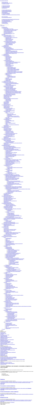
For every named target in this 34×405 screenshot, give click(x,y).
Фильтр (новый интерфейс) (11, 68)
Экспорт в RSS (9, 172)
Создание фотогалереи (10, 318)
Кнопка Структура (7, 106)
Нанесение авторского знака (10, 156)
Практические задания (7, 126)
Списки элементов (10, 66)
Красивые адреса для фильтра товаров (11, 179)
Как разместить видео (9, 135)
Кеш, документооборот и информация (9, 94)
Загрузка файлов (6, 101)
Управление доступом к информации (9, 89)
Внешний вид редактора (7, 129)
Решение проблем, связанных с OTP (11, 53)
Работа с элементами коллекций (10, 123)
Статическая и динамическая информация (10, 82)
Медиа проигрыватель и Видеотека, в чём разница (13, 208)
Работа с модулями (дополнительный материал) (9, 236)
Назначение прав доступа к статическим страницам (13, 91)
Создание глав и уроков (9, 285)
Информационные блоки (6, 145)
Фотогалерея (6, 310)
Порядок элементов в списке (11, 70)
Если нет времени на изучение (8, 28)
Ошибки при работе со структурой (9, 225)
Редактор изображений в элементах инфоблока (13, 161)
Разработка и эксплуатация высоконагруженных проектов (11, 14)
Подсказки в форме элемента (10, 163)
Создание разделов (8, 109)
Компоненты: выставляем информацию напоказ (13, 175)
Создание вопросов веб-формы (12, 250)
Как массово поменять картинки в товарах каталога (15, 181)
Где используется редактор (8, 128)
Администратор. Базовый (6, 5)
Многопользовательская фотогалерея (11, 316)
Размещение (9, 210)
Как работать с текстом (7, 130)
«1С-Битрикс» (12, 402)
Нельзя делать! (6, 226)
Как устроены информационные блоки (6, 347)
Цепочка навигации (9, 118)
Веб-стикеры (6, 219)
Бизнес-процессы (4, 22)
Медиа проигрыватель (9, 209)
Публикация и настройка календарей (11, 274)
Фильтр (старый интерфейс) (11, 67)
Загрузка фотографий (10, 314)
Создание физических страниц (10, 108)
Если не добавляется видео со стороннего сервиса (13, 217)
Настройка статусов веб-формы (12, 251)
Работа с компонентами (7, 140)
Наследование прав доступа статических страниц (13, 92)
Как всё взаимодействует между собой (10, 41)
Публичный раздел (7, 55)
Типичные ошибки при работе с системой (8, 223)
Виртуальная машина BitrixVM (7, 17)
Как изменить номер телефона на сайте (10, 198)
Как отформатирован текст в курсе (9, 33)
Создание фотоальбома (10, 313)
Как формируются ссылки (8, 95)
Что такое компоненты (7, 139)
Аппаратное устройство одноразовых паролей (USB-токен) (15, 52)
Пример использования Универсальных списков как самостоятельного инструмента (18, 306)
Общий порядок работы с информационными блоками (12, 147)
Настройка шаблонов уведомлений (11, 254)
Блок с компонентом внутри (10, 298)
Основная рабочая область (10, 65)
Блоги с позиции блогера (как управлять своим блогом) (14, 243)
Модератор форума (8, 309)
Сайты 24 (5, 293)
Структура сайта (6, 228)
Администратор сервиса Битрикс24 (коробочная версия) (10, 19)
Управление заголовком (9, 87)
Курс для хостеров (5, 16)
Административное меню (9, 63)
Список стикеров (8, 221)
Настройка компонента (10, 214)
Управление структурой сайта (8, 105)
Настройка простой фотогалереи (12, 312)
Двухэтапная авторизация (8, 47)
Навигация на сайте (7, 111)
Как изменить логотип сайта (8, 199)
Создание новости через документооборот (13, 271)
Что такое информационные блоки (5, 346)
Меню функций (8, 64)
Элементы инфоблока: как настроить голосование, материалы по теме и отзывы (12, 359)
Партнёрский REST (5, 23)
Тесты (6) (3, 329)
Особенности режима (10, 249)
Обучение (5, 282)
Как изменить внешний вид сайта (5, 341)
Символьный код (8, 151)
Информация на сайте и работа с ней (6, 337)
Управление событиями (9, 276)
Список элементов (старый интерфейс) (13, 69)
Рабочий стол (8, 74)
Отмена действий (8, 100)
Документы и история (10, 268)
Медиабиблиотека (6, 119)
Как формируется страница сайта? (11, 42)
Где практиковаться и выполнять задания (10, 30)
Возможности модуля (9, 266)
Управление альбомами (11, 315)
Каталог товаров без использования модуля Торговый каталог (13, 218)
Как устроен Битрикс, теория (6, 35)
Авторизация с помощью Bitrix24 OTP (11, 51)
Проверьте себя (6, 45)
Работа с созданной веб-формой (14, 264)
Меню (7, 112)
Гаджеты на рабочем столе (11, 77)
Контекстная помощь (9, 78)
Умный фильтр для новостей (8, 206)
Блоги (5, 237)
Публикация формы (12, 263)
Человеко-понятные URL (8, 96)
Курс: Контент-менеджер (4, 0)
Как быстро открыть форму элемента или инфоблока (14, 186)
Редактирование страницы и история (11, 325)
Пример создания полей (9, 304)
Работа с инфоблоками (9, 43)
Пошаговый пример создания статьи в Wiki (12, 327)
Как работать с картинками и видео (9, 134)
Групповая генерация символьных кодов (12, 188)
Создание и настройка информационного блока (11, 149)
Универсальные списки (7, 301)
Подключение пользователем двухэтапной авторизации (14, 49)
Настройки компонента (11, 211)
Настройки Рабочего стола (11, 76)
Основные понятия (8, 246)
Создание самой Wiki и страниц (10, 324)
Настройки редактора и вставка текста (11, 133)
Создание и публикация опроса (10, 291)
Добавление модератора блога (10, 244)
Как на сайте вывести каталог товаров (11, 299)
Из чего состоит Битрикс (7, 36)
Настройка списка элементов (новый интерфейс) (14, 72)
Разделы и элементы (7, 158)
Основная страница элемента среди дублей (12, 178)
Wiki (4, 322)
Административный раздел (8, 60)
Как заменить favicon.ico (7, 197)
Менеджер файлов (6, 107)
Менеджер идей (6, 278)
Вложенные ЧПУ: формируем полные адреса (12, 177)
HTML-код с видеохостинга (10, 216)
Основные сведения (9, 220)
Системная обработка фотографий (11, 155)
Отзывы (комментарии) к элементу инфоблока (14, 191)
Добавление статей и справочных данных (12, 233)
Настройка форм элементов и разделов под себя (13, 162)
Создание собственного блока (10, 297)
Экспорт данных (9, 166)
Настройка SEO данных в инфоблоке (11, 152)
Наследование (9, 115)
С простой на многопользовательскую (11, 320)
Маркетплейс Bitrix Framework (6, 11)
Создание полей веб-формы (11, 252)
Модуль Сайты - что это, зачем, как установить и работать (14, 295)
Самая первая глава (3, 333)
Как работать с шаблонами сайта (9, 196)
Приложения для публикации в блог (9, 222)
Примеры (7, 180)
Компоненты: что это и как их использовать (7, 339)
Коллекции (7, 121)
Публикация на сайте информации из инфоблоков (11, 174)
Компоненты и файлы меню (11, 114)
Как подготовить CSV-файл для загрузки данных (14, 167)
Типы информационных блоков (9, 148)
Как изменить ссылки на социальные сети (10, 200)
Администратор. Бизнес (5, 7)
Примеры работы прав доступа (10, 93)
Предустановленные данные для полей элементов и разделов (15, 154)
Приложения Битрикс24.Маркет (7, 21)
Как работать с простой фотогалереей (11, 311)
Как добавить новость (10, 182)
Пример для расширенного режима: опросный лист (15, 259)
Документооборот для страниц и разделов (12, 267)
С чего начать (6, 227)
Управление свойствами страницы (11, 88)
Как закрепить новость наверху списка (13, 183)
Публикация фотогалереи (11, 317)
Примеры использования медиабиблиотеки (12, 124)
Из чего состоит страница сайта (9, 85)
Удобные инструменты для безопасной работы (11, 98)
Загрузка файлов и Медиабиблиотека (9, 230)
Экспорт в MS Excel (9, 79)
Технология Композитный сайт (7, 10)
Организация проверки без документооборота (14, 184)
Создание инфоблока (10, 213)
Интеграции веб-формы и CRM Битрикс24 (13, 253)
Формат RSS (7, 171)
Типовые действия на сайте (8, 31)
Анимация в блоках (9, 296)
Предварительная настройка (10, 120)
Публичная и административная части (11, 37)
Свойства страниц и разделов (8, 86)
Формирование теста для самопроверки (12, 287)
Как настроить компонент (10, 142)
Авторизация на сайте (5, 46)
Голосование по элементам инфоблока (13, 190)
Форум (5, 307)
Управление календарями (9, 275)
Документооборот (6, 265)
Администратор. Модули (6, 6)
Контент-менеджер (5, 2)
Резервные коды (8, 50)
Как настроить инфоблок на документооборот (14, 270)
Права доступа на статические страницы (10, 229)
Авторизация (2, 25)
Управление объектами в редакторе (9, 136)
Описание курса (4, 27)
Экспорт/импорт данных (7, 165)
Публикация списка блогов (10, 241)
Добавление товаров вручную (10, 204)
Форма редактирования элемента (11, 73)
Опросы (5, 289)
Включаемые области (7, 97)
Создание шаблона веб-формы (10, 256)
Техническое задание (12, 260)
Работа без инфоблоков (9, 44)
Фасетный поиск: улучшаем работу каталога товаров (14, 187)
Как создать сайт (8, 294)
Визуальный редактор (3, 338)
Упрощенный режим (9, 247)
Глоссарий (3, 34)
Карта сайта (7, 117)
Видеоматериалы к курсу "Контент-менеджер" (11, 29)
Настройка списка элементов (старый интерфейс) (14, 71)
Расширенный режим (9, 248)
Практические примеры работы (7, 203)
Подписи (7, 157)
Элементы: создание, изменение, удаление (12, 160)
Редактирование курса (9, 284)
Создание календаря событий (8, 207)
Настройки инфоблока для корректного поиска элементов (14, 176)
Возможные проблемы (7, 193)
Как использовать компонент (10, 141)
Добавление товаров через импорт (11, 205)
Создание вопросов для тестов (10, 286)
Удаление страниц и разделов (10, 110)
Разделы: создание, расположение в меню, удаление (13, 159)
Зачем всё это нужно (9, 40)
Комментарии (8, 240)
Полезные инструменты (7, 185)
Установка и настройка (5, 3)
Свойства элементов (9, 153)
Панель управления (9, 57)
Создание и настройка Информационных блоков (13, 232)
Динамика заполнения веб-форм (10, 255)
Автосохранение (8, 99)
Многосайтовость (4, 12)
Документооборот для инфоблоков (11, 269)
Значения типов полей (9, 305)
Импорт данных (9, 168)
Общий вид (9, 189)
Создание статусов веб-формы (13, 262)
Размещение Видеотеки (11, 212)
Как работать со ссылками (10, 132)
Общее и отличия (8, 84)
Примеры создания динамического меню (13, 116)
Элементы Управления (3, 336)
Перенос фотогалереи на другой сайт (11, 319)
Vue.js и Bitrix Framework (6, 13)
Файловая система (8, 38)
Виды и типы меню (10, 113)
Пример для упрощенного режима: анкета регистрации (15, 258)
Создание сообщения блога (10, 242)
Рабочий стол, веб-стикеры (8, 235)
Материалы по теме (3, 364)
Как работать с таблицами (10, 131)
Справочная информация (8, 32)
